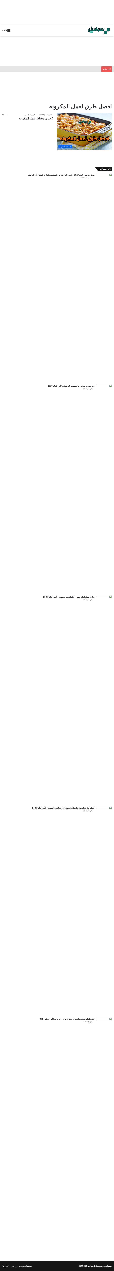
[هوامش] (99, 30)
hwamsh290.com (45, 115)
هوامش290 (88, 1266)
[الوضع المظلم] (18, 31)
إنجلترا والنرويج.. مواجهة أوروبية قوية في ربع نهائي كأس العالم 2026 (67, 1019)
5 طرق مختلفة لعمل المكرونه (36, 118)
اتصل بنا (6, 1266)
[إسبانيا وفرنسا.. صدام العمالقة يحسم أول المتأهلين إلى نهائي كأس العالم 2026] (104, 911)
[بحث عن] (13, 31)
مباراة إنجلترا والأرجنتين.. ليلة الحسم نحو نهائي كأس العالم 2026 (69, 597)
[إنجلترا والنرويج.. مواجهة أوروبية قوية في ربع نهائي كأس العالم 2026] (104, 1122)
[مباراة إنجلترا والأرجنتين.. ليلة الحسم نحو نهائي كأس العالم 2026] (104, 700)
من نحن (14, 1266)
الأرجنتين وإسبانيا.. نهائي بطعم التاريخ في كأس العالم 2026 (71, 386)
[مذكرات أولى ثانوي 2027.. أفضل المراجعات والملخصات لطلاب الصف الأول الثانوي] (104, 278)
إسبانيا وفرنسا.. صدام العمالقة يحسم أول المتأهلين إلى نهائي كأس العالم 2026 (63, 808)
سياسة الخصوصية (25, 1266)
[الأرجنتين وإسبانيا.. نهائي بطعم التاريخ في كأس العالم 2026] (104, 489)
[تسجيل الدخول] (23, 31)
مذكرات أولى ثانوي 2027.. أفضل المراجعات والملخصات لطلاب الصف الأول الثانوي (61, 175)
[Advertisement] (57, 12)
